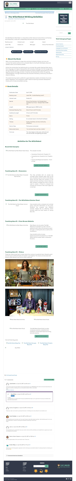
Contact (24, 467)
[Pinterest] (70, 479)
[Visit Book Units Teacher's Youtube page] (66, 479)
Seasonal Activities (60, 54)
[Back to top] (73, 478)
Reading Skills (59, 52)
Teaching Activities (42, 51)
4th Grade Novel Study (11, 375)
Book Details (29, 51)
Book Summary (17, 51)
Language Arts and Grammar (62, 48)
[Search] (46, 466)
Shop (24, 465)
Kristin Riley (12, 444)
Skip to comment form (49, 379)
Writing (57, 56)
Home (7, 465)
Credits (7, 470)
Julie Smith (12, 383)
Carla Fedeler (12, 416)
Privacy (24, 470)
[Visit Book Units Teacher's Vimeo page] (68, 479)
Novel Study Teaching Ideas (19, 18)
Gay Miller (11, 18)
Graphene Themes (14, 479)
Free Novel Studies (60, 46)
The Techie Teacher (10, 390)
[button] (41, 165)
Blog (7, 467)
